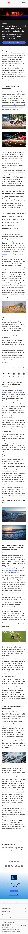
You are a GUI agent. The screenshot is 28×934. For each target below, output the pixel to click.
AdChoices (19, 931)
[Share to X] (9, 866)
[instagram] (5, 925)
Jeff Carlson (21, 848)
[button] (17, 2)
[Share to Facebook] (6, 866)
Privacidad (22, 927)
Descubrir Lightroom (14, 42)
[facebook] (3, 925)
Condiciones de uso (5, 929)
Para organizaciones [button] (6, 908)
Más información (14, 895)
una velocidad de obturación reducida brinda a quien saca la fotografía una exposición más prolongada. (13, 107)
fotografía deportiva (11, 570)
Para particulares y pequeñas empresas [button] (10, 902)
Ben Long (14, 848)
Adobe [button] (3, 914)
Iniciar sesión (23, 2)
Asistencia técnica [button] (6, 911)
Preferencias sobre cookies (14, 929)
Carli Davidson (6, 848)
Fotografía (3, 6)
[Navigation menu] (2, 2)
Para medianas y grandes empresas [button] (9, 905)
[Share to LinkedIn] (12, 866)
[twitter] (8, 925)
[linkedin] (10, 925)
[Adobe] (7, 2)
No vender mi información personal (8, 931)
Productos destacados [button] (7, 918)
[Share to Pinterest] (16, 866)
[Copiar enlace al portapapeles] (22, 866)
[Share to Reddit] (19, 866)
